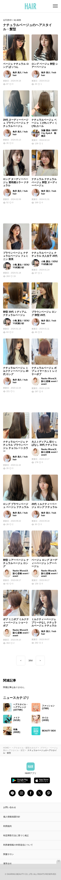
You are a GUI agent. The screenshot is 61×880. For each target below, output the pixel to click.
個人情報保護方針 (11, 817)
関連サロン (8, 854)
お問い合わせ (9, 807)
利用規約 (7, 826)
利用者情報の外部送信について (18, 845)
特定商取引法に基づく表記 (16, 835)
